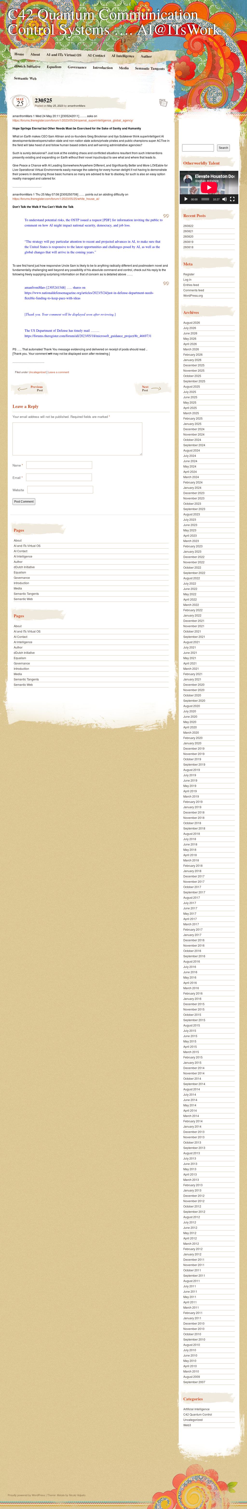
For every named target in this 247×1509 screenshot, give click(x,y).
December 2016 (194, 940)
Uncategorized (37, 372)
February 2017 (193, 929)
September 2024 (194, 445)
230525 (162, 101)
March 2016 (191, 988)
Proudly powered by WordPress (26, 1495)
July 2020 (189, 711)
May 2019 (189, 786)
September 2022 (194, 573)
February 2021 (193, 674)
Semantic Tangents (150, 68)
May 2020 (189, 722)
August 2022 (191, 578)
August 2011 (191, 1281)
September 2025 (194, 381)
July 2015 (189, 1030)
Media (124, 68)
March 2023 (191, 541)
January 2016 (192, 998)
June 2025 (190, 397)
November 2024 (194, 434)
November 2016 (194, 945)
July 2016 (189, 967)
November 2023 (194, 498)
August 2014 (191, 1089)
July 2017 (189, 903)
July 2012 (189, 1222)
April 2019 (190, 791)
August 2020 (191, 706)
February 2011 (193, 1313)
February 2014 (193, 1121)
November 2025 (194, 370)
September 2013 (194, 1148)
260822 (188, 226)
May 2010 (189, 1360)
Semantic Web (25, 78)
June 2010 (190, 1355)
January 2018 (192, 871)
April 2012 (190, 1238)
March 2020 (191, 732)
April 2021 (190, 663)
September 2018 (194, 828)
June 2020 (190, 716)
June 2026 (190, 333)
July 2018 (189, 839)
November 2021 (194, 626)
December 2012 (194, 1195)
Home (19, 54)
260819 (188, 242)
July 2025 (189, 392)
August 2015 (191, 1025)
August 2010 (191, 1345)
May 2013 (189, 1169)
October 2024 (192, 440)
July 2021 (189, 647)
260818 (188, 247)
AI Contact (96, 55)
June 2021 (190, 652)
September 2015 (194, 1020)
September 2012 (194, 1211)
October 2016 (192, 951)
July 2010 (189, 1350)
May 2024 (189, 466)
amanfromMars (76, 105)
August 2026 (191, 322)
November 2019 (194, 754)
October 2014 (192, 1078)
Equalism (54, 66)
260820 (188, 236)
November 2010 (194, 1329)
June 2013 (190, 1164)
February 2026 (193, 354)
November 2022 (194, 562)
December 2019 (194, 748)
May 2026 (189, 338)
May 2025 (189, 402)
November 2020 (194, 690)
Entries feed (191, 285)
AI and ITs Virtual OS (63, 55)
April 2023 (190, 535)
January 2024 (192, 487)
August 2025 (191, 386)
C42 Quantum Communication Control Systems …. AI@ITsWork (114, 21)
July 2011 (189, 1286)
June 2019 (190, 780)
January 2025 (192, 424)
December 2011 (194, 1259)
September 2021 (194, 636)
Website (18, 490)
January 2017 (192, 935)
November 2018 (194, 817)
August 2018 (191, 833)
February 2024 (193, 482)
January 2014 (192, 1126)
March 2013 (191, 1179)
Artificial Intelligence (196, 1409)
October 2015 (192, 1014)
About (35, 54)
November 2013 (194, 1137)
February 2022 (193, 610)
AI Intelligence (122, 56)
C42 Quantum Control (197, 1414)
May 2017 (189, 913)
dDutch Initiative (27, 66)
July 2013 (189, 1158)
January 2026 (192, 360)
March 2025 (191, 413)
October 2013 (192, 1142)
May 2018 (189, 849)
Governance (77, 67)
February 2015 (193, 1057)
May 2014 (189, 1105)
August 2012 (191, 1217)
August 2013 (191, 1153)
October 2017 (192, 887)
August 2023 (191, 514)
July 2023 (189, 519)
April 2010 (190, 1366)
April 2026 (190, 344)
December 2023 (194, 493)
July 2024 (189, 455)
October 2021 (192, 631)
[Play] (186, 199)
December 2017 (194, 876)
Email (18, 477)
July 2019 (189, 775)
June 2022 (190, 589)
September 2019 (194, 764)
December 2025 (194, 365)
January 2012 (192, 1254)
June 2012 (190, 1227)
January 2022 (192, 615)
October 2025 (192, 376)
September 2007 (194, 1382)
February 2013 (193, 1185)
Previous (37, 388)
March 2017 (191, 924)
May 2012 (189, 1233)
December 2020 (194, 684)
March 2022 (191, 605)
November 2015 (194, 1009)
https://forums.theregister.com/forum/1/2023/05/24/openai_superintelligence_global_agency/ (73, 120)
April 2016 (190, 983)
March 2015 (191, 1052)
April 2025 (190, 408)
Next (145, 388)
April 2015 (190, 1046)
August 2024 (191, 450)
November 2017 (194, 881)
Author (146, 56)
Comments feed (193, 290)
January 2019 (192, 807)
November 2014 (194, 1073)
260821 (188, 231)
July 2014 (189, 1094)
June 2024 (190, 461)
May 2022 (189, 594)
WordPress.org (193, 295)
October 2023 (192, 503)
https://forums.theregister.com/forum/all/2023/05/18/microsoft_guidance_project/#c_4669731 (88, 335)
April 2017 (190, 919)
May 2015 (189, 1041)
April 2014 (190, 1110)
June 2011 (190, 1291)
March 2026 (191, 349)
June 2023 (190, 525)
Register (188, 274)
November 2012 (194, 1201)
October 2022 (192, 567)
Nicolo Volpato (77, 1495)
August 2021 (191, 642)
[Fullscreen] (232, 199)
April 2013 (190, 1174)
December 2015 (194, 1004)
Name (18, 465)
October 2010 (192, 1334)
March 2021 (191, 668)
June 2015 (190, 1036)
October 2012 (192, 1206)
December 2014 (194, 1068)
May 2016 (189, 977)
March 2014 (191, 1116)
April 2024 (190, 471)
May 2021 (189, 658)
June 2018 (190, 844)
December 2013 (194, 1132)
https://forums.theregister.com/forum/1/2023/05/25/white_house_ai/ (56, 198)
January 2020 (192, 743)
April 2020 (190, 727)
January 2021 (192, 679)
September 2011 (194, 1275)
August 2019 (191, 770)
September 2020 (194, 700)
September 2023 (194, 509)
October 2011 (192, 1270)
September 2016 (194, 956)
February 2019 (193, 802)
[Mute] (224, 199)
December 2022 (194, 557)
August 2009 (191, 1376)
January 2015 (192, 1062)
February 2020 (193, 738)
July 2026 (189, 328)
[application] (209, 187)
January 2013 (192, 1190)
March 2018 (191, 860)
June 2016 (190, 972)
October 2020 (192, 695)
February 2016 (193, 993)
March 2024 (191, 477)
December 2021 (194, 621)
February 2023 (193, 546)
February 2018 (193, 865)
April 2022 (190, 599)
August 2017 (191, 897)
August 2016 (191, 961)
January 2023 (192, 551)
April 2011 (190, 1302)
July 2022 (189, 583)
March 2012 (191, 1243)
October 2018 (192, 823)
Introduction (103, 67)
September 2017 (194, 892)
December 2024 (194, 429)
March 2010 (191, 1371)
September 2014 (194, 1084)
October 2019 (192, 759)
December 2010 (194, 1323)
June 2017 (190, 908)
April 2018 (190, 855)
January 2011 (192, 1318)
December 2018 (194, 812)
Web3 (187, 1425)
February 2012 (193, 1249)
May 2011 (189, 1297)
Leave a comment (58, 372)
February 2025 (193, 418)
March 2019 (191, 796)
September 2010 (194, 1339)
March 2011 (191, 1307)
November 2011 (194, 1265)
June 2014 (190, 1100)
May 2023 (189, 530)
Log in (187, 279)
